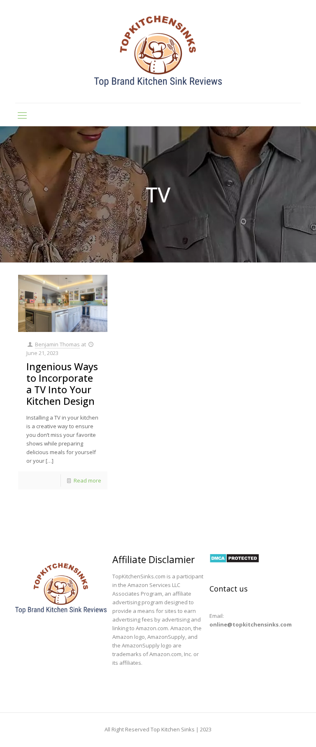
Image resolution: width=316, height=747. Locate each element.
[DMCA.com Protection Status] (234, 561)
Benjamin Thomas (57, 344)
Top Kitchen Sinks (173, 729)
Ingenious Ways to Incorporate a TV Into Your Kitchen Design (62, 384)
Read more (87, 480)
